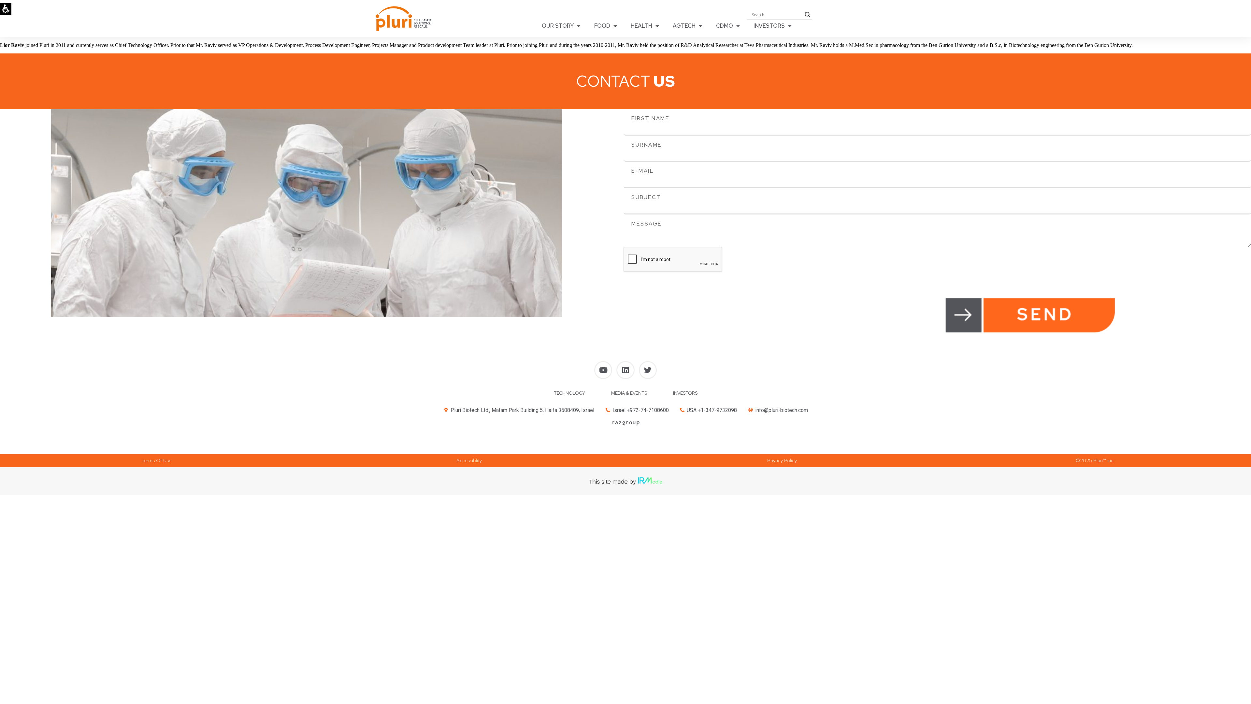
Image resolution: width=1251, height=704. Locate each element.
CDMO (724, 25)
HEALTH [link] (641, 25)
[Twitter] (648, 370)
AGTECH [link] (684, 25)
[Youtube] (603, 370)
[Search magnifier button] (807, 14)
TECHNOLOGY (569, 393)
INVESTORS (769, 25)
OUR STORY (558, 25)
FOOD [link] (602, 25)
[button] (156, 460)
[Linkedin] (625, 370)
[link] (625, 423)
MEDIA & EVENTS (629, 393)
